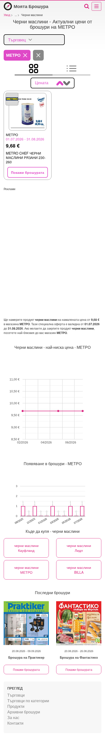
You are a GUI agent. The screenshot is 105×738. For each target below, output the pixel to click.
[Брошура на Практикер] (26, 623)
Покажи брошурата (26, 669)
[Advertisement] (52, 243)
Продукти (15, 706)
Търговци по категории (28, 700)
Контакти (15, 723)
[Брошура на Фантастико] (78, 623)
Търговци (16, 695)
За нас (13, 717)
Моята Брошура (31, 6)
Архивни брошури (23, 712)
